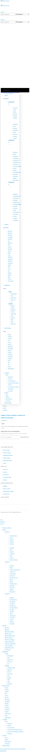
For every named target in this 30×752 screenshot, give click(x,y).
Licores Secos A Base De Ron (14, 729)
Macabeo (15, 174)
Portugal (15, 124)
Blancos (15, 114)
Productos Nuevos (8, 93)
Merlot (14, 168)
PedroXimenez (16, 196)
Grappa (10, 352)
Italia (14, 132)
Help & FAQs (6, 450)
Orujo (9, 366)
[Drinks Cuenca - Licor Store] (5, 1)
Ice (11, 301)
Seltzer (7, 397)
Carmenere (16, 160)
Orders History (6, 458)
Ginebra (10, 336)
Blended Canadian (9, 631)
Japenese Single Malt (10, 265)
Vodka (9, 334)
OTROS (6, 393)
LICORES (6, 373)
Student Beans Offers (8, 491)
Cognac (10, 358)
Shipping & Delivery (8, 455)
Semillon (15, 206)
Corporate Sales (7, 477)
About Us (5, 469)
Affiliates (5, 486)
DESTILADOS (5, 685)
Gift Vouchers (6, 494)
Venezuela (13, 313)
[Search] (1, 16)
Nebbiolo (15, 194)
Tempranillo (16, 212)
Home (4, 406)
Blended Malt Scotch (10, 245)
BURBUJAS (5, 651)
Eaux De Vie (9, 362)
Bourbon (10, 231)
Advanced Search (7, 460)
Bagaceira (10, 346)
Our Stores (6, 474)
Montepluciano (16, 172)
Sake (7, 395)
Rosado (15, 116)
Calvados (10, 356)
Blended (10, 233)
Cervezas (8, 401)
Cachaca (10, 354)
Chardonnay (16, 162)
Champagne (14, 293)
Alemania (13, 323)
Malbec (15, 178)
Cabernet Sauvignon (15, 569)
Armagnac (10, 348)
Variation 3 (7, 593)
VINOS (4, 530)
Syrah (14, 210)
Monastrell (15, 180)
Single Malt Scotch (9, 277)
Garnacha (15, 164)
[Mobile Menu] (1, 3)
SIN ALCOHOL (8, 403)
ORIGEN (13, 122)
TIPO (7, 375)
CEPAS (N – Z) (11, 595)
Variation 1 (7, 532)
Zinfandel (15, 220)
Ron (9, 340)
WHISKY (4, 625)
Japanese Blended (9, 641)
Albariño (15, 152)
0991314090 (10, 417)
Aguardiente (11, 368)
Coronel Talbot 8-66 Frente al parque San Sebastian (12, 749)
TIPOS (12, 106)
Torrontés (15, 214)
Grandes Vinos (13, 536)
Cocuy (9, 342)
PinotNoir (15, 200)
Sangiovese (16, 202)
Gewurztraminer (17, 166)
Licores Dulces (11, 381)
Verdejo (15, 218)
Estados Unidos (13, 560)
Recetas (5, 410)
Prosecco (13, 299)
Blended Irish (8, 633)
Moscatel (15, 176)
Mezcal (9, 344)
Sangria (15, 118)
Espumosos (14, 297)
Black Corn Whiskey (10, 255)
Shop (4, 408)
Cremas (10, 379)
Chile (14, 126)
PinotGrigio (16, 198)
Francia (15, 134)
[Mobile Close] (0, 526)
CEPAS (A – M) (11, 563)
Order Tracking (7, 452)
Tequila (9, 338)
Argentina (15, 130)
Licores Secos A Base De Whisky (15, 731)
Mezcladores (9, 399)
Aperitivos (10, 377)
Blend (14, 154)
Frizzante (10, 391)
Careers (5, 472)
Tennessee (10, 281)
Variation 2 (7, 562)
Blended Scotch (9, 637)
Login (4, 463)
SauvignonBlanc (17, 204)
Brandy (9, 350)
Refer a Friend (6, 488)
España (15, 128)
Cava (12, 295)
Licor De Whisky (9, 645)
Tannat (15, 216)
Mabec (15, 170)
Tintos (14, 112)
